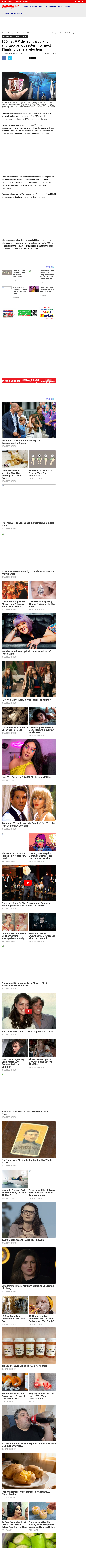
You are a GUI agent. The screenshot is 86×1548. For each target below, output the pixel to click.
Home (4, 33)
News (17, 36)
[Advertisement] (43, 23)
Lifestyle (6, 13)
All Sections (15, 13)
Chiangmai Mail (7, 36)
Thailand (24, 36)
